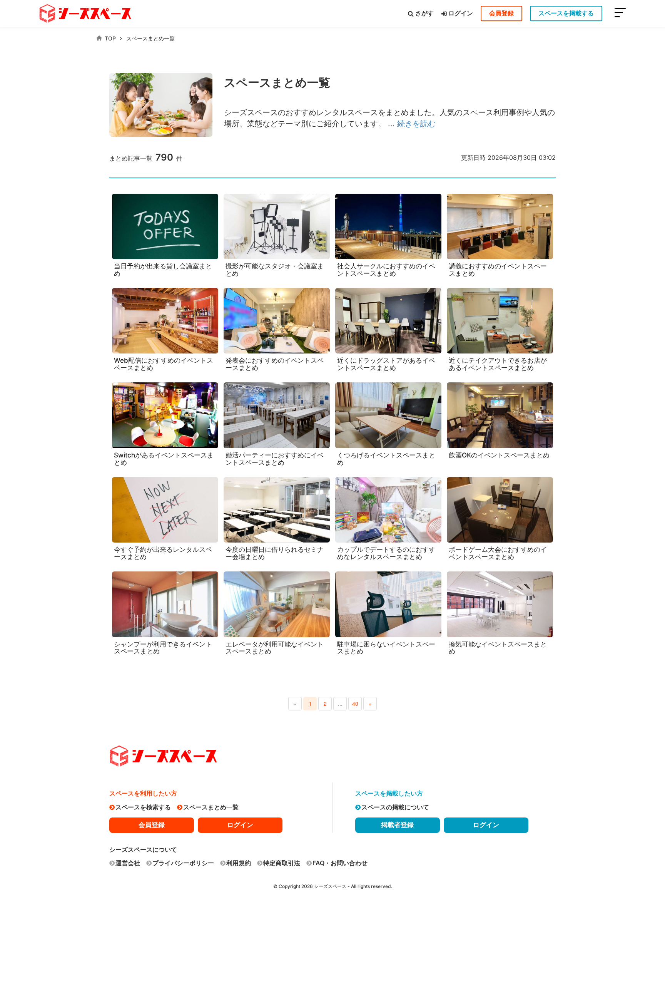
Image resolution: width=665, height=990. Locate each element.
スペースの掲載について (395, 807)
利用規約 (238, 863)
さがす (424, 13)
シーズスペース (330, 886)
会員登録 (501, 13)
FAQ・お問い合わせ (340, 863)
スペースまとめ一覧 (150, 38)
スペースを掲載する (566, 13)
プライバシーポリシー (183, 863)
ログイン (460, 13)
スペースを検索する (143, 807)
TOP (110, 38)
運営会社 (127, 863)
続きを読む (416, 123)
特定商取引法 (281, 863)
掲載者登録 (397, 825)
